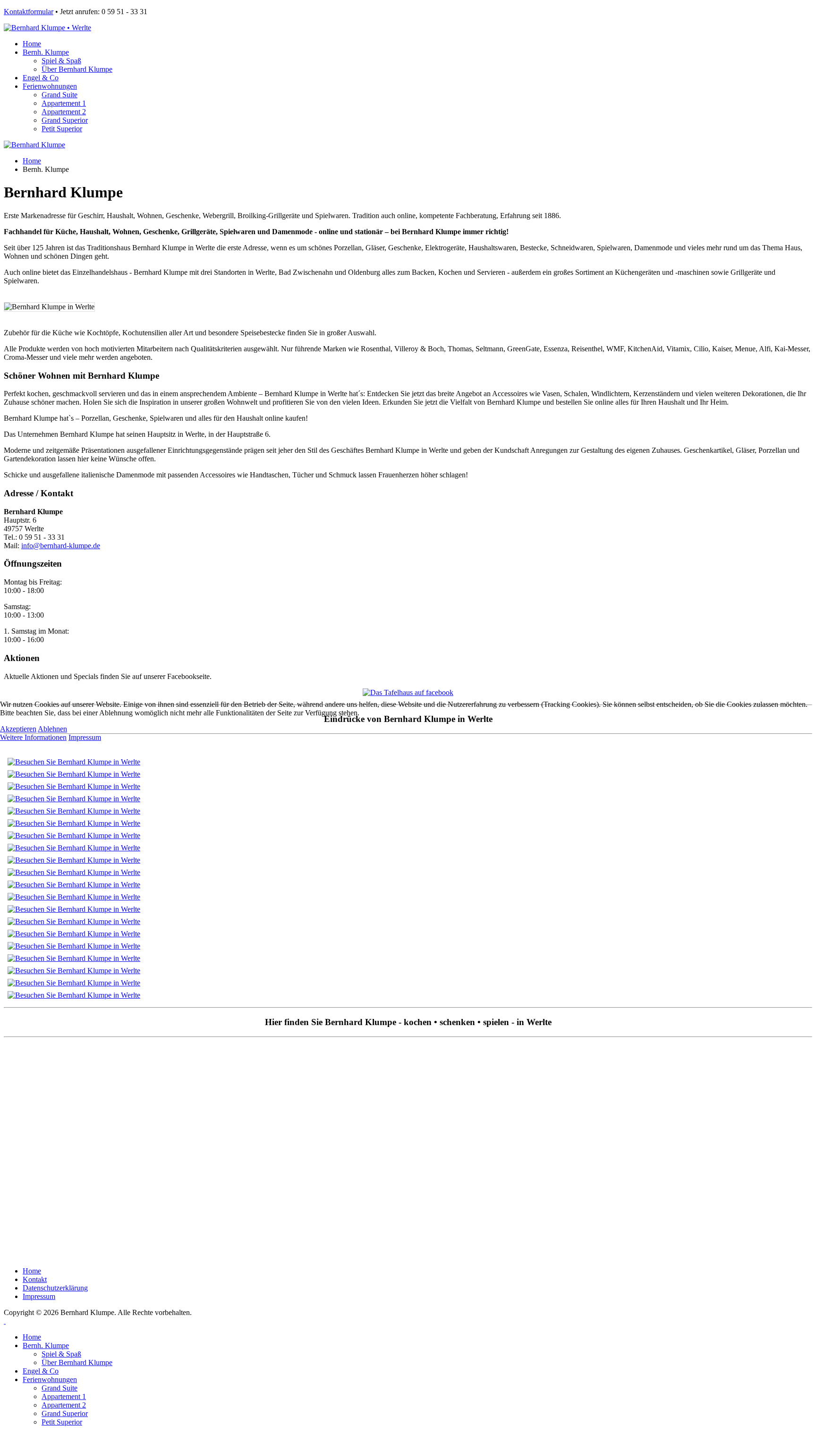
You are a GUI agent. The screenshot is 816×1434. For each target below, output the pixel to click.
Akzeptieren (18, 729)
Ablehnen (52, 729)
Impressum (84, 737)
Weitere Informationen (33, 737)
